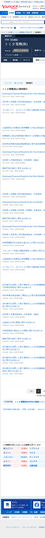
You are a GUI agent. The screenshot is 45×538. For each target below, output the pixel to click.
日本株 (11, 13)
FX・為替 (26, 13)
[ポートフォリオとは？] (15, 28)
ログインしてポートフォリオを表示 (31, 28)
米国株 (18, 13)
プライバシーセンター (29, 527)
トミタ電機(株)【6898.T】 (23, 32)
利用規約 (42, 527)
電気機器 (14, 40)
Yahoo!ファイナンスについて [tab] (20, 517)
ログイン (36, 8)
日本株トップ (6, 17)
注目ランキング (34, 17)
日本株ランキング (19, 17)
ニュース (8, 83)
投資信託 (35, 13)
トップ (4, 13)
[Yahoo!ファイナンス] (16, 6)
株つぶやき (19, 83)
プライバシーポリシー (13, 527)
